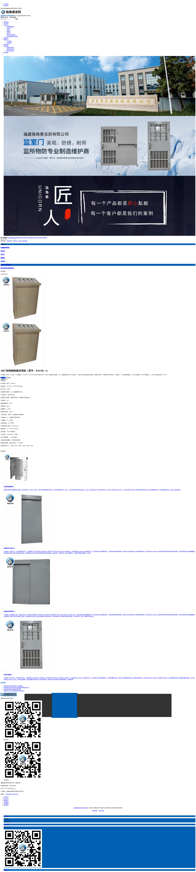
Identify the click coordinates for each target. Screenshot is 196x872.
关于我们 (6, 4)
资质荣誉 (6, 803)
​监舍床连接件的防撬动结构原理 (12, 689)
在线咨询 (3, 377)
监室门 (3, 254)
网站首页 (9, 241)
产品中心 (15, 241)
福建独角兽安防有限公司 (80, 808)
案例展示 (6, 800)
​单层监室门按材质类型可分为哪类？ (13, 686)
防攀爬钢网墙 (5, 247)
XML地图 (101, 810)
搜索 (17, 19)
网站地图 (94, 810)
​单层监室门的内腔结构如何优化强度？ (14, 690)
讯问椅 (3, 261)
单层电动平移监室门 (33, 237)
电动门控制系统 (23, 241)
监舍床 (3, 251)
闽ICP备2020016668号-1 (12, 794)
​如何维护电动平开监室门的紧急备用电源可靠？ (16, 687)
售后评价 (6, 801)
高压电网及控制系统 (7, 268)
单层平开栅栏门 (43, 237)
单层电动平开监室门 (22, 237)
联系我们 (6, 5)
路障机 (3, 258)
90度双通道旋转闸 (12, 237)
